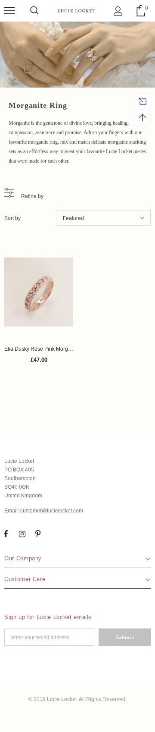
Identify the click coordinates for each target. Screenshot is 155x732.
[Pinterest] (38, 533)
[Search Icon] (34, 10)
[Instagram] (22, 533)
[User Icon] (118, 11)
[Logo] (76, 10)
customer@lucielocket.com (51, 511)
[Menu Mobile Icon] (9, 11)
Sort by (12, 218)
